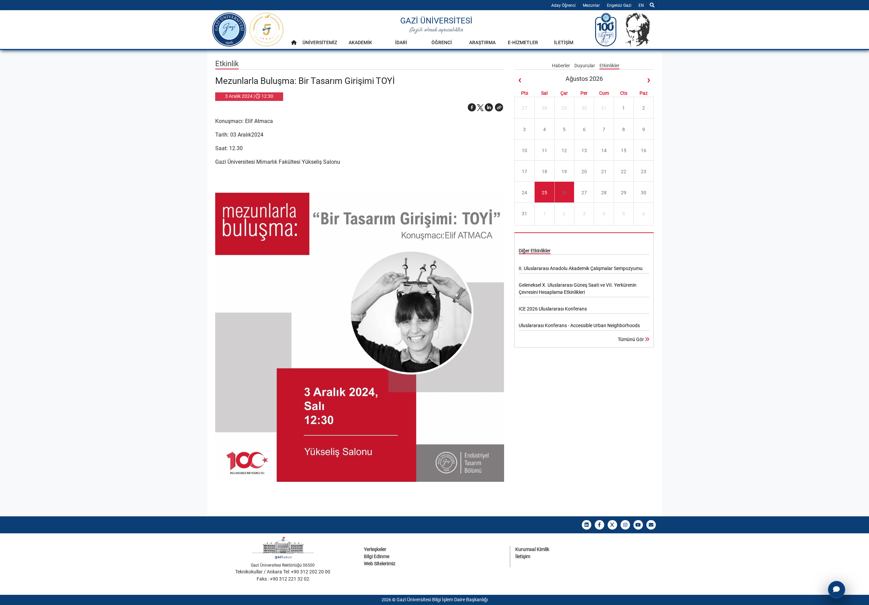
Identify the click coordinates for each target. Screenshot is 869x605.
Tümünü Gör (631, 339)
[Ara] (652, 5)
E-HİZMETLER (523, 42)
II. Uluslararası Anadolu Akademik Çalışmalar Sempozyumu (581, 268)
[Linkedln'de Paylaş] (489, 107)
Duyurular (585, 65)
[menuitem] (294, 44)
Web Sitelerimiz (379, 563)
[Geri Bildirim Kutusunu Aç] (836, 589)
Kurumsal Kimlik (532, 549)
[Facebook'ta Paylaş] (472, 107)
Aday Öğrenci (563, 5)
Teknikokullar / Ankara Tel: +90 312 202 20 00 (282, 571)
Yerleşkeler (375, 549)
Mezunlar (591, 5)
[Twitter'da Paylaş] (480, 107)
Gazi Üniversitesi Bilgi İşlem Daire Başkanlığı (442, 599)
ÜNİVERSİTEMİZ (319, 42)
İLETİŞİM (563, 42)
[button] (499, 107)
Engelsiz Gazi (619, 5)
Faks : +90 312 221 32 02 (283, 579)
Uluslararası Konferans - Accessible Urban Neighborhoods (579, 325)
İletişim (522, 556)
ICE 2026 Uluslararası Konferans (553, 309)
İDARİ (401, 42)
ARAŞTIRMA (482, 42)
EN (642, 5)
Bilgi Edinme (376, 556)
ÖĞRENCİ (441, 42)
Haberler (561, 65)
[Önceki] (519, 80)
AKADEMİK (360, 42)
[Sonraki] (649, 80)
